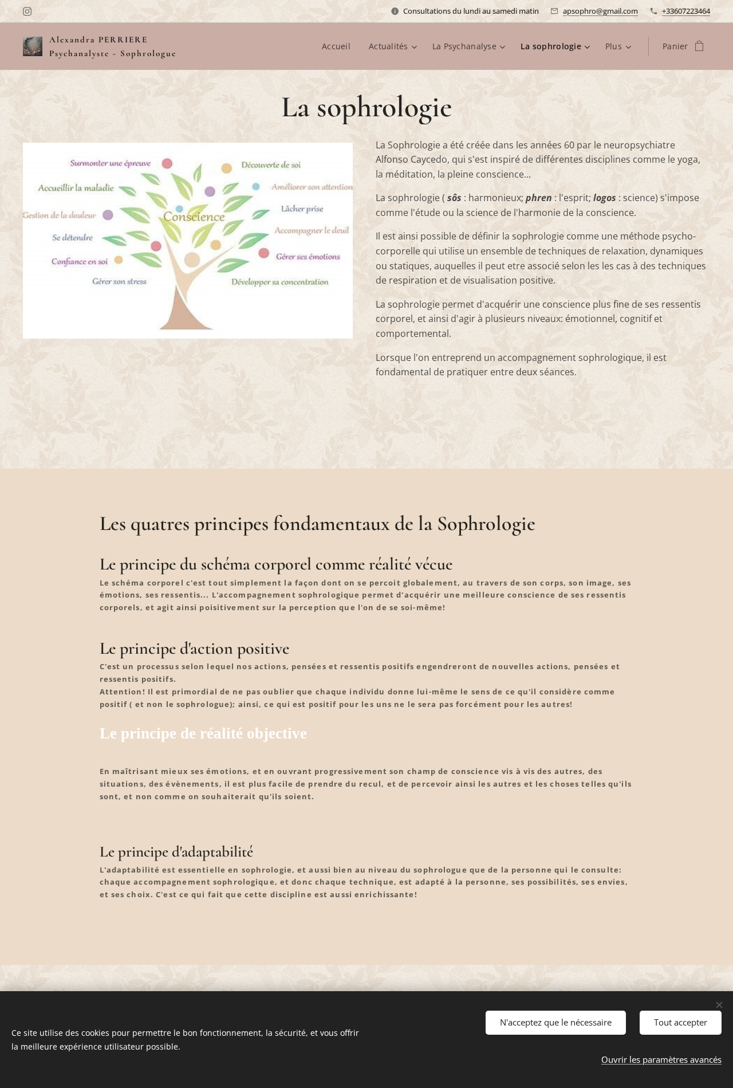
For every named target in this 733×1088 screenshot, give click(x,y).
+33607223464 (686, 11)
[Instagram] (27, 11)
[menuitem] (339, 46)
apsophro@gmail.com (600, 11)
